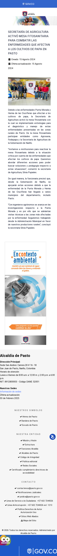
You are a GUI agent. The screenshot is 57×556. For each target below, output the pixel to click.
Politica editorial (29, 461)
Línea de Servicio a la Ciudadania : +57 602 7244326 (30, 501)
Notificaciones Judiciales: (30, 492)
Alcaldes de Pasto (30, 453)
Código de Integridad (29, 457)
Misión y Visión (30, 440)
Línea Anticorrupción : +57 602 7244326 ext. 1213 (29, 505)
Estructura (30, 445)
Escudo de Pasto (30, 425)
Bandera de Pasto (30, 421)
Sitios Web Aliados (29, 516)
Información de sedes (10, 391)
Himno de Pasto (29, 417)
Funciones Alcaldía (29, 449)
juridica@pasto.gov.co (30, 497)
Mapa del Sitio (29, 520)
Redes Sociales (30, 466)
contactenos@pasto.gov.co (29, 488)
